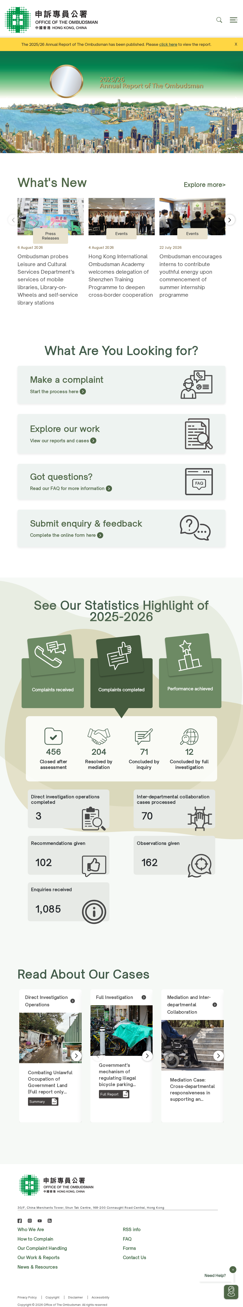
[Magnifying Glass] (219, 20)
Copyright (52, 1297)
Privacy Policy (27, 1297)
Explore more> (205, 184)
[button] (238, 102)
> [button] (70, 1055)
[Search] (233, 19)
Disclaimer (75, 1297)
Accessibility (100, 1297)
